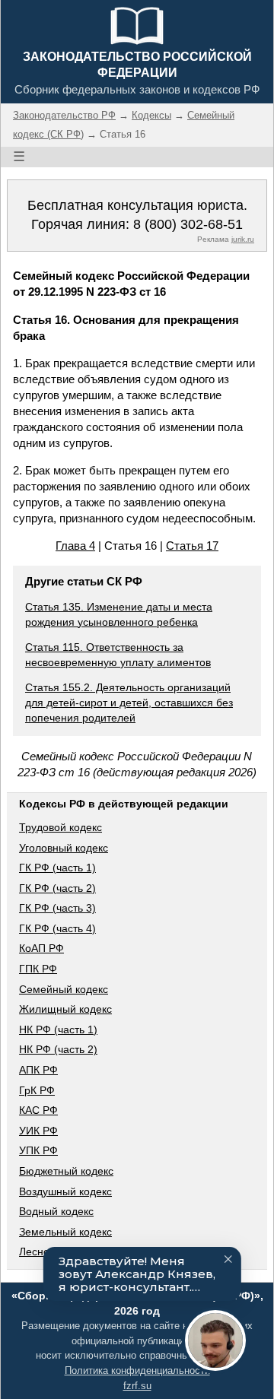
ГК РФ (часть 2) (57, 888)
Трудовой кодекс (60, 827)
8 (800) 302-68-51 (188, 224)
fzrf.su (137, 1385)
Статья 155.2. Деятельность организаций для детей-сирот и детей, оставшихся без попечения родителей (129, 702)
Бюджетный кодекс (66, 1171)
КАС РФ (38, 1110)
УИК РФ (38, 1131)
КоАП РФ (41, 948)
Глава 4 (75, 545)
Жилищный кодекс (65, 1009)
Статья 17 (192, 545)
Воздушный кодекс (65, 1191)
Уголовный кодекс (63, 848)
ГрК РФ (37, 1090)
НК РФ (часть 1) (58, 1029)
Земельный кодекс (65, 1232)
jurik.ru (242, 239)
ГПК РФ (38, 969)
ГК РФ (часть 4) (57, 928)
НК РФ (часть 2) (58, 1049)
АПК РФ (38, 1070)
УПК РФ (38, 1150)
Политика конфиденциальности (137, 1370)
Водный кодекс (56, 1211)
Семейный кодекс (63, 989)
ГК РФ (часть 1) (57, 867)
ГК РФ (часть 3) (57, 908)
